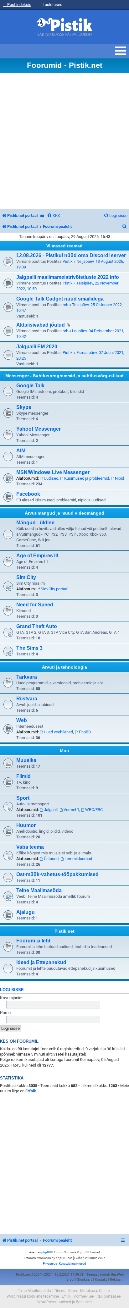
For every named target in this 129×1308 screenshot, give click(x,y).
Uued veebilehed (58, 732)
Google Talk (30, 385)
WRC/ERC (94, 809)
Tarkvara (26, 677)
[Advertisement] (64, 141)
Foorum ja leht (33, 940)
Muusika (26, 760)
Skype (23, 407)
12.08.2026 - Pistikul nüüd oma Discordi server (71, 255)
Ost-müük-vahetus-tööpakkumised (57, 874)
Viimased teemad (64, 245)
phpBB (46, 1252)
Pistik (68, 261)
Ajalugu (25, 912)
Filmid (23, 776)
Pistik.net (64, 931)
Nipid (119, 478)
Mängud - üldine (35, 522)
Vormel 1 (71, 809)
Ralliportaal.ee (108, 1296)
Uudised (51, 478)
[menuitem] (53, 215)
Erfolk (30, 1091)
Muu (64, 750)
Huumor (26, 825)
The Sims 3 (29, 648)
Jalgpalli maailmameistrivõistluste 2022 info (67, 277)
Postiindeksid (18, 4)
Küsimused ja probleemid (86, 478)
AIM (20, 450)
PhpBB (85, 732)
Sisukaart (84, 1280)
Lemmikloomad (78, 858)
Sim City (26, 577)
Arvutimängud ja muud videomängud (64, 513)
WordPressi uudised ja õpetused (64, 1302)
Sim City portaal (54, 589)
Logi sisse (12, 990)
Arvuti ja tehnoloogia (64, 667)
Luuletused (52, 4)
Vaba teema (30, 847)
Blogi (70, 1280)
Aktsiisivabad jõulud (40, 325)
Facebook (28, 494)
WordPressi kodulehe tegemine (33, 1296)
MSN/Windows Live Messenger (53, 472)
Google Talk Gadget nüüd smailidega (60, 298)
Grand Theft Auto (36, 626)
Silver (72, 1291)
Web (21, 720)
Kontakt (101, 1280)
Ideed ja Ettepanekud (41, 962)
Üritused (51, 858)
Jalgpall (51, 809)
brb (65, 304)
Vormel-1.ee (84, 1296)
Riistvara (26, 698)
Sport (22, 798)
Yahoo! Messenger (38, 429)
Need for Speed (34, 604)
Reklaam (117, 1280)
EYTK (66, 1296)
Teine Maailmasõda (39, 890)
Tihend (59, 1291)
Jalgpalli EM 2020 (36, 346)
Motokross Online (95, 1291)
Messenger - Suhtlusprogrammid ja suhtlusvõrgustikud (64, 375)
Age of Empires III (37, 555)
